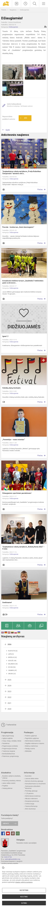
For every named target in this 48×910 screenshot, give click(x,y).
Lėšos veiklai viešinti (8, 783)
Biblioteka (28, 751)
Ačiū (23, 118)
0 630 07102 (8, 857)
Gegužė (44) (12, 660)
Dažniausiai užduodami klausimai (32, 787)
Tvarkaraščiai (11, 725)
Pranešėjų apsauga (31, 791)
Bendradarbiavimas (8, 754)
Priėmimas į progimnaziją (10, 756)
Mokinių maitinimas (31, 746)
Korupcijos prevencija (32, 801)
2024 (9, 686)
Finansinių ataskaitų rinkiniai (11, 780)
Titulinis (4, 10)
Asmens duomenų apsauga (34, 781)
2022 (9, 697)
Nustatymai (24, 890)
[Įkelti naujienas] (16, 3)
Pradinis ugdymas (31, 736)
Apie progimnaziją (8, 736)
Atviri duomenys (30, 809)
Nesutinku (24, 897)
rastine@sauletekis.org (12, 859)
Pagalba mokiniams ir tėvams (34, 743)
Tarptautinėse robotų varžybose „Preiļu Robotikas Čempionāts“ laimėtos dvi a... (21, 172)
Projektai (5, 786)
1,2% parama (29, 793)
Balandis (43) (13, 664)
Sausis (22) (12, 673)
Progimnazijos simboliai (10, 746)
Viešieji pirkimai (7, 788)
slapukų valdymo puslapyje (24, 882)
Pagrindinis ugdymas (32, 738)
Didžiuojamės (24, 10)
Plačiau (40, 189)
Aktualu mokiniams (31, 798)
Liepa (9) (11, 654)
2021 (9, 703)
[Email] (18, 833)
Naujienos (13, 10)
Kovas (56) (12, 667)
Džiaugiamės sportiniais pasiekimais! (16, 493)
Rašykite (6, 823)
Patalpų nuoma (30, 748)
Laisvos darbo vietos (31, 778)
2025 (9, 680)
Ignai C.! (5, 336)
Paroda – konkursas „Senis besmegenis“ (18, 227)
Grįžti (8, 130)
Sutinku (24, 903)
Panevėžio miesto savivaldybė (26, 843)
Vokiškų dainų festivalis (11, 388)
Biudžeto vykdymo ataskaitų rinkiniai (11, 777)
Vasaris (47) (12, 670)
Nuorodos (28, 776)
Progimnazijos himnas (9, 748)
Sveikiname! (7, 602)
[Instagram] (13, 833)
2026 (9, 644)
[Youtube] (8, 833)
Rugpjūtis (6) (12, 651)
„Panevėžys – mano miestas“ (13, 439)
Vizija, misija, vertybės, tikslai (11, 741)
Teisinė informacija (31, 806)
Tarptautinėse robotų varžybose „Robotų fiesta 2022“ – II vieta (23, 548)
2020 (9, 709)
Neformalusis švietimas (33, 741)
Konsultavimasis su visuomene (35, 783)
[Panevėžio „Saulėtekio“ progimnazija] (6, 3)
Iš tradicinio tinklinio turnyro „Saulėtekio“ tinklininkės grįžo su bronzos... (22, 282)
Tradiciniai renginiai (8, 751)
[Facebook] (3, 833)
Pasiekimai (5, 743)
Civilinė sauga (29, 804)
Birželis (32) (12, 657)
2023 (9, 691)
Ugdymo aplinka (7, 738)
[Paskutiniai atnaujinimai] (25, 3)
